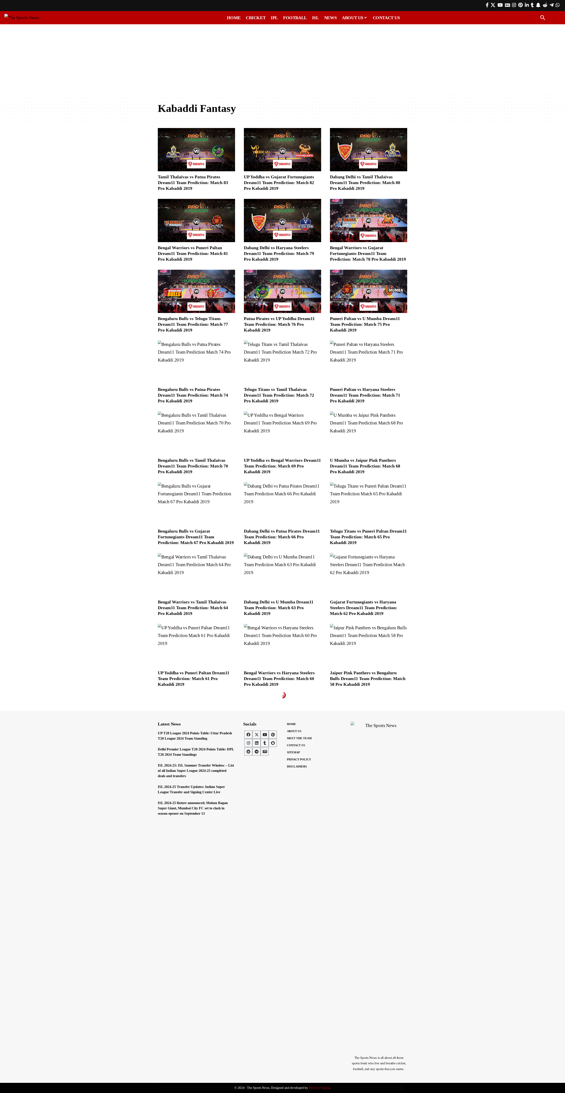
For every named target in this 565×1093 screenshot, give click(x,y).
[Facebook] (487, 5)
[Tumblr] (532, 5)
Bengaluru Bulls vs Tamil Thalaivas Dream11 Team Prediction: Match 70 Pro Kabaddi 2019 (193, 466)
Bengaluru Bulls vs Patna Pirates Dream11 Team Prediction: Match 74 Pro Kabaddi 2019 (193, 395)
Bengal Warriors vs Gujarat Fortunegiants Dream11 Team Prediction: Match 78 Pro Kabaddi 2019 (368, 253)
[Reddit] (545, 5)
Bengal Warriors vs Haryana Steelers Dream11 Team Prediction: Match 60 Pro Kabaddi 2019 (279, 678)
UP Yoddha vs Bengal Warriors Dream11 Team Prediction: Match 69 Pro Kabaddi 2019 (282, 466)
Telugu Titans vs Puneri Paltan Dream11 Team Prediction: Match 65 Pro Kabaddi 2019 (368, 537)
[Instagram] (514, 5)
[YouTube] (500, 5)
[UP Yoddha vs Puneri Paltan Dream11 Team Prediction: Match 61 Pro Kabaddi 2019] (196, 645)
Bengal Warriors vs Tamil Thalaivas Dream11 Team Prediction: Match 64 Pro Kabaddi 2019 (193, 607)
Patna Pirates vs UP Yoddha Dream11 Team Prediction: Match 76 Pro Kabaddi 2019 (279, 324)
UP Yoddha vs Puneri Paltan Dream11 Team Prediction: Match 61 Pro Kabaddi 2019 (193, 678)
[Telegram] (551, 5)
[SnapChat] (538, 5)
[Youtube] (265, 735)
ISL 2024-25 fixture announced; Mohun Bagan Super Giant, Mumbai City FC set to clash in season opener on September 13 (193, 808)
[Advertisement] (282, 59)
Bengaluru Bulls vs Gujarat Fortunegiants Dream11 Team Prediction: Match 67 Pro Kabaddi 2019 (196, 537)
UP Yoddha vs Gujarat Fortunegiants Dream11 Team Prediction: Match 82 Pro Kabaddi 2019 (279, 182)
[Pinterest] (520, 5)
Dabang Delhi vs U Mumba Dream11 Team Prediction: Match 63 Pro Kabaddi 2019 (278, 607)
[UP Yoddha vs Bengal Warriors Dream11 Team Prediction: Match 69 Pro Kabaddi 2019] (282, 433)
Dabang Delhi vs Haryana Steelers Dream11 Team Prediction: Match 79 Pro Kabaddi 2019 (279, 253)
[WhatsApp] (557, 5)
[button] (542, 17)
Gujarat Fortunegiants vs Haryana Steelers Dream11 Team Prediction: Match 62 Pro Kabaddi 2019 (363, 607)
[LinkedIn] (527, 5)
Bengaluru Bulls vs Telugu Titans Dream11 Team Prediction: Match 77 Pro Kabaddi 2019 (193, 324)
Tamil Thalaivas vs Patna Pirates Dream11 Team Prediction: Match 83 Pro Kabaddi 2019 (193, 182)
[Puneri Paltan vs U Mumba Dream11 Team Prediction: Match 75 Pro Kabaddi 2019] (368, 291)
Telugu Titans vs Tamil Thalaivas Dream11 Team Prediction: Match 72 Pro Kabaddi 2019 (279, 395)
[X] (493, 5)
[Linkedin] (256, 743)
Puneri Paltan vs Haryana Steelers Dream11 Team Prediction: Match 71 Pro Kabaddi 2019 (365, 395)
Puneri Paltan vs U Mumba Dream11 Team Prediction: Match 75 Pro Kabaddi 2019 (365, 324)
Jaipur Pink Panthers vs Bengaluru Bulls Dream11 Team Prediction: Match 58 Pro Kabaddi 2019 (367, 678)
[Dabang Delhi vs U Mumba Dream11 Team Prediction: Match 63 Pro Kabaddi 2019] (282, 574)
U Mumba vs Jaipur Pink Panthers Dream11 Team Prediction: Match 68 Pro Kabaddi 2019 (365, 466)
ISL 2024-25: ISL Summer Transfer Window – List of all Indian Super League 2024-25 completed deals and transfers (196, 770)
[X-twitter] (256, 735)
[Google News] (507, 5)
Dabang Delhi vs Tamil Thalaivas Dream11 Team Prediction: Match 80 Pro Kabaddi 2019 (365, 182)
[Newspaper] (265, 752)
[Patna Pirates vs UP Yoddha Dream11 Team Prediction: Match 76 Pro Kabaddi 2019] (282, 291)
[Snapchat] (273, 743)
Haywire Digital (319, 1087)
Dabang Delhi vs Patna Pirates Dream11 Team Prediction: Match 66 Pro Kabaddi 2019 (282, 537)
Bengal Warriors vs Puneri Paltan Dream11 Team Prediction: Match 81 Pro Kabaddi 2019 (193, 253)
